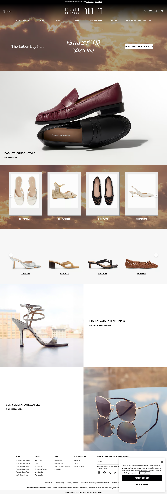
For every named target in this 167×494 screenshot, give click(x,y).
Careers (76, 463)
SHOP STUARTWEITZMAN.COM (138, 20)
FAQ (36, 463)
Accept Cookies (142, 478)
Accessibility (39, 475)
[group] (25, 195)
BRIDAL (114, 20)
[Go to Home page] (83, 11)
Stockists (58, 469)
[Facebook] (104, 472)
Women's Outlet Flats (22, 472)
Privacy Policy (60, 483)
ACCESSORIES (96, 20)
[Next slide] (156, 195)
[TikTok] (115, 472)
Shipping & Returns (41, 469)
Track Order (38, 460)
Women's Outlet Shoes (23, 460)
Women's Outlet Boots (23, 463)
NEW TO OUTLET (23, 20)
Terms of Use (48, 483)
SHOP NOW (25, 274)
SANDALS (60, 20)
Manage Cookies (117, 483)
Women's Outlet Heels (22, 469)
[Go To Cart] (162, 11)
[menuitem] (23, 21)
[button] (98, 2)
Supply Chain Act (72, 483)
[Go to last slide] (11, 195)
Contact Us (38, 466)
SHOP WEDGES (64, 219)
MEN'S (77, 20)
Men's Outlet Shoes (22, 475)
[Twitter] (110, 472)
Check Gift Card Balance (62, 466)
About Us (77, 460)
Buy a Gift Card (59, 463)
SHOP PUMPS (141, 219)
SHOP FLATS (103, 219)
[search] (145, 11)
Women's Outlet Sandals (23, 466)
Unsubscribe (39, 472)
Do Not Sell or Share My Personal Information (95, 483)
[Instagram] (99, 472)
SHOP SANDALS (25, 219)
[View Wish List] (150, 11)
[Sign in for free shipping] (156, 11)
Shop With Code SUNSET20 (139, 46)
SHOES (41, 20)
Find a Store (58, 460)
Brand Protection (79, 466)
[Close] (162, 462)
